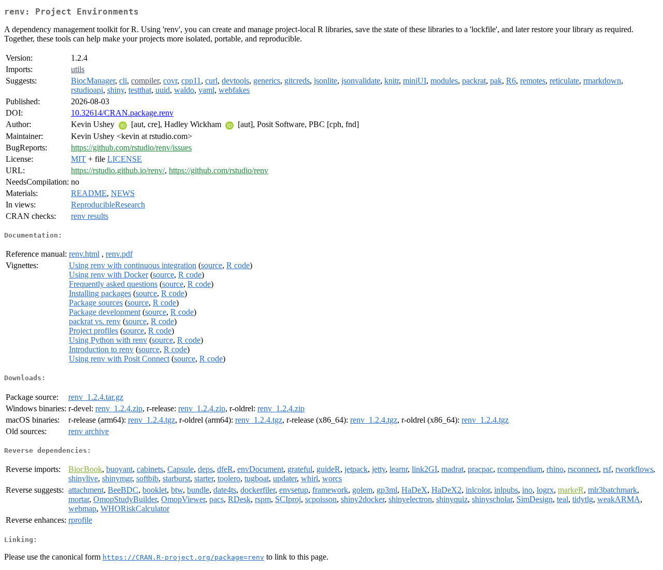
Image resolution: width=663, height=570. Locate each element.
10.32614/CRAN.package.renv (122, 112)
